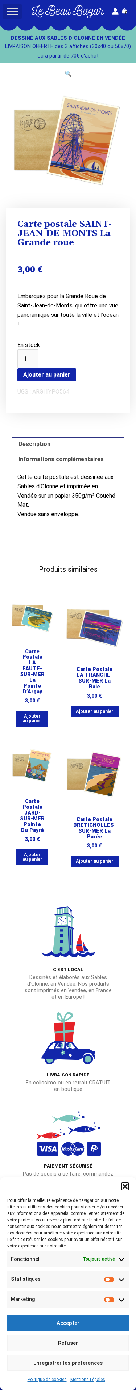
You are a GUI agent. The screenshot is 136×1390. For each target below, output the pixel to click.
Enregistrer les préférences (68, 1363)
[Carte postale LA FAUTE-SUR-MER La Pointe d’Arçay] (32, 615)
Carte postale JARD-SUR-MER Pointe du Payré (32, 815)
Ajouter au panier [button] (32, 718)
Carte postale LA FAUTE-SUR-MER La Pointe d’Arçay (32, 672)
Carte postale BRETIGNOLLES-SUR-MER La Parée (94, 828)
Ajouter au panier (46, 374)
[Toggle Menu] (12, 11)
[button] (125, 1186)
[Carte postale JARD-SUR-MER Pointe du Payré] (32, 765)
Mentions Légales (87, 1379)
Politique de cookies (47, 1379)
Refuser (68, 1343)
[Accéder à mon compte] (115, 11)
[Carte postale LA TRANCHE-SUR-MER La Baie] (95, 624)
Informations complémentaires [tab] (61, 459)
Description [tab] (34, 444)
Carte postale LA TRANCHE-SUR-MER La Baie (94, 678)
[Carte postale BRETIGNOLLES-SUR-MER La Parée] (95, 774)
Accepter (68, 1323)
